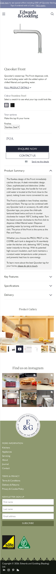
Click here (4, 2)
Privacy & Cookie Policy (13, 488)
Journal (5, 464)
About (5, 459)
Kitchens (6, 447)
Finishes (7, 123)
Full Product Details (16, 87)
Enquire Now (27, 149)
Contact (6, 468)
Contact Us (27, 155)
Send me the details (40, 161)
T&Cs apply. (41, 5)
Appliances (7, 451)
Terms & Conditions (11, 480)
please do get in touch (27, 265)
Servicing (6, 455)
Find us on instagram (28, 368)
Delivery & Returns (10, 484)
